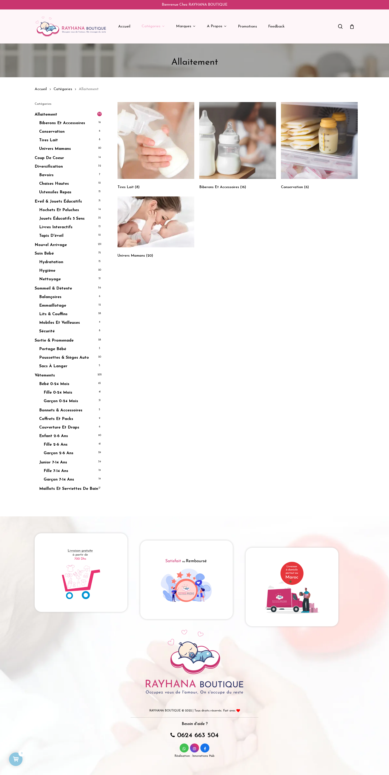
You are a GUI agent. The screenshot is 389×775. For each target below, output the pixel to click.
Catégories (63, 89)
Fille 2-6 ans (56, 445)
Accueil (41, 89)
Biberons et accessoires (62, 123)
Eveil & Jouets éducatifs (58, 202)
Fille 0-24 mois (58, 393)
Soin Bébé (44, 254)
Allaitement (46, 115)
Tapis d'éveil (51, 236)
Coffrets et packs (56, 419)
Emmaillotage (52, 306)
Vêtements (45, 376)
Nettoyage (50, 279)
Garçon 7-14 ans (59, 480)
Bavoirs (46, 175)
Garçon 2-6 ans (58, 453)
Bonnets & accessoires (60, 410)
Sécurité (47, 331)
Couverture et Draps (59, 428)
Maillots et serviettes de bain (68, 489)
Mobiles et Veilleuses (59, 323)
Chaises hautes (54, 184)
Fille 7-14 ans (56, 471)
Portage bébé (52, 349)
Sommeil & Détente (53, 289)
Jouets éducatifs (62, 219)
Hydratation (51, 262)
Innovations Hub (203, 755)
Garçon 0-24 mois (61, 401)
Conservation (52, 132)
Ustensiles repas (55, 192)
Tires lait (48, 140)
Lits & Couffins (53, 314)
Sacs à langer (53, 366)
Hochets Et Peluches (59, 210)
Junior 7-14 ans (53, 462)
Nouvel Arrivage (51, 245)
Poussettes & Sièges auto (64, 358)
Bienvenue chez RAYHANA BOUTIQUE (194, 5)
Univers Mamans (55, 149)
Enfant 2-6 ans (53, 436)
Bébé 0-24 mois (54, 384)
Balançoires (50, 297)
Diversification (49, 167)
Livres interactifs (55, 227)
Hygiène (47, 271)
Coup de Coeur (49, 158)
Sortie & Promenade (54, 341)
